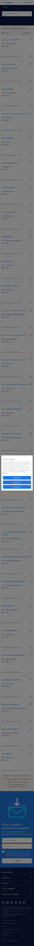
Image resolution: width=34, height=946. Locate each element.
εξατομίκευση (17, 478)
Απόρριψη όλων (17, 482)
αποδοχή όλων (17, 487)
